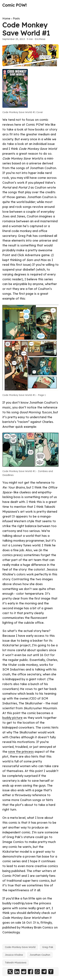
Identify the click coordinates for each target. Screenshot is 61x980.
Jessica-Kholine (14, 954)
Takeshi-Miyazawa (15, 962)
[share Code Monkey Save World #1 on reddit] (23, 971)
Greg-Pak (47, 947)
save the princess (21, 752)
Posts (16, 18)
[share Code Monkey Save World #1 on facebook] (30, 971)
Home (6, 18)
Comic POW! (14, 5)
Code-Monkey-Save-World (20, 947)
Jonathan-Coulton (40, 954)
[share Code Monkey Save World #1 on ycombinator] (50, 971)
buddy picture (12, 718)
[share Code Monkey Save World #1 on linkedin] (16, 971)
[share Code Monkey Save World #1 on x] (10, 971)
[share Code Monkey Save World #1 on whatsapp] (37, 971)
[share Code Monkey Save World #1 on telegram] (44, 971)
